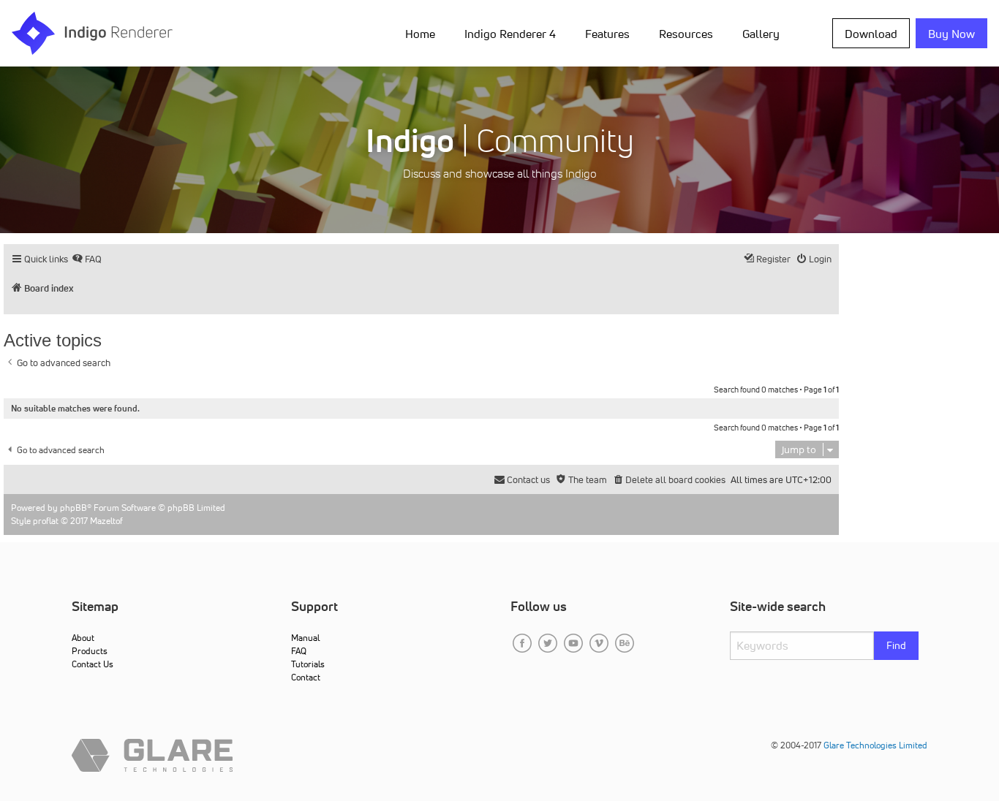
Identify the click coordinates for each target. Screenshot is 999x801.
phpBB (73, 507)
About (83, 637)
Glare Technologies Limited (875, 745)
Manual (305, 637)
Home (420, 33)
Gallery (761, 33)
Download (871, 33)
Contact (305, 677)
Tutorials (308, 664)
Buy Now (951, 33)
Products (90, 651)
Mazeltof (106, 521)
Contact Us (92, 664)
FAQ (298, 651)
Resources (686, 33)
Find (896, 645)
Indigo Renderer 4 (510, 33)
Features (607, 33)
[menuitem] (423, 33)
